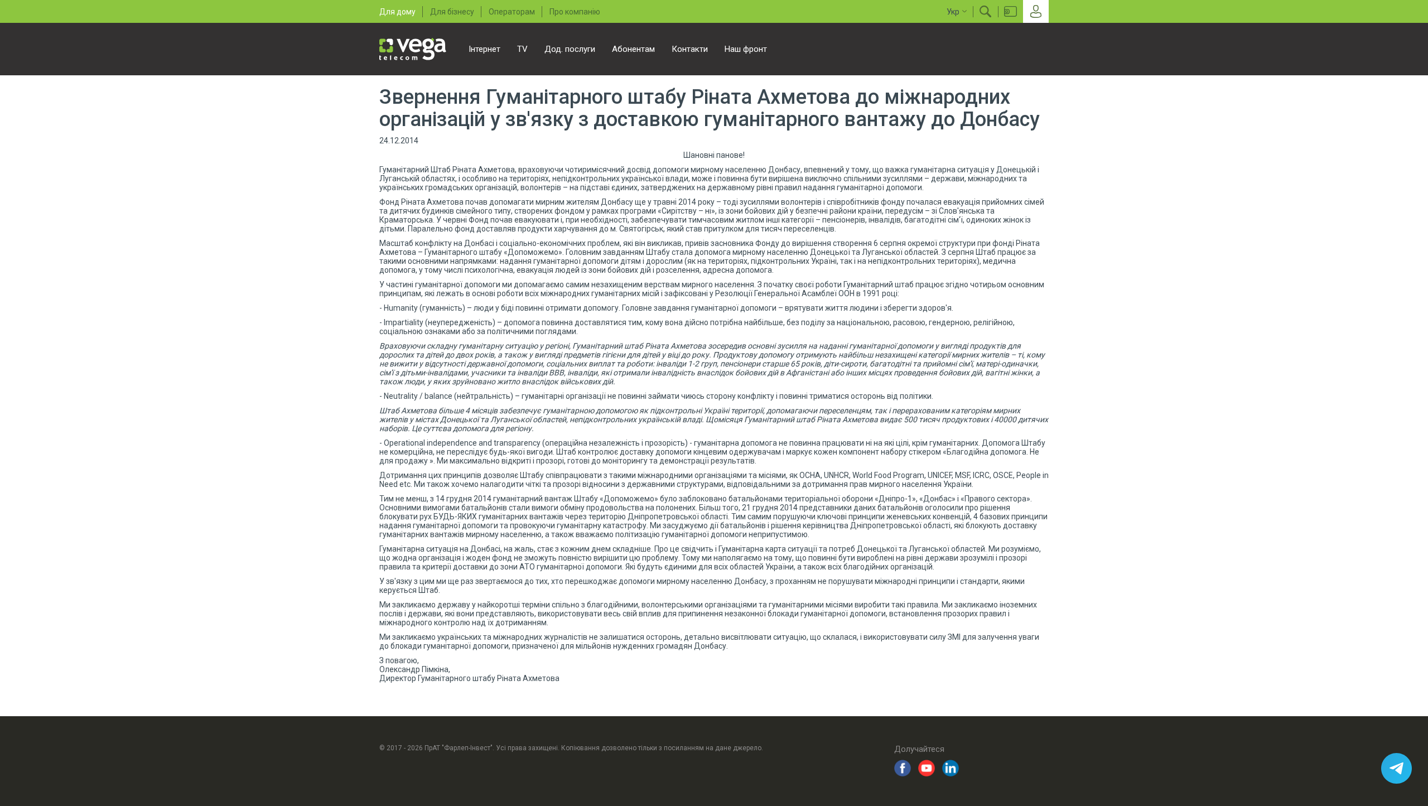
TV (522, 49)
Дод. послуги (569, 49)
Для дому (397, 11)
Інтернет (484, 49)
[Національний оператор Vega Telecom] (412, 49)
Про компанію (574, 11)
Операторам (512, 11)
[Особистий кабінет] (1036, 11)
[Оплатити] (1010, 11)
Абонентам (633, 49)
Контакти (690, 49)
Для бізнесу (452, 11)
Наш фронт (746, 49)
